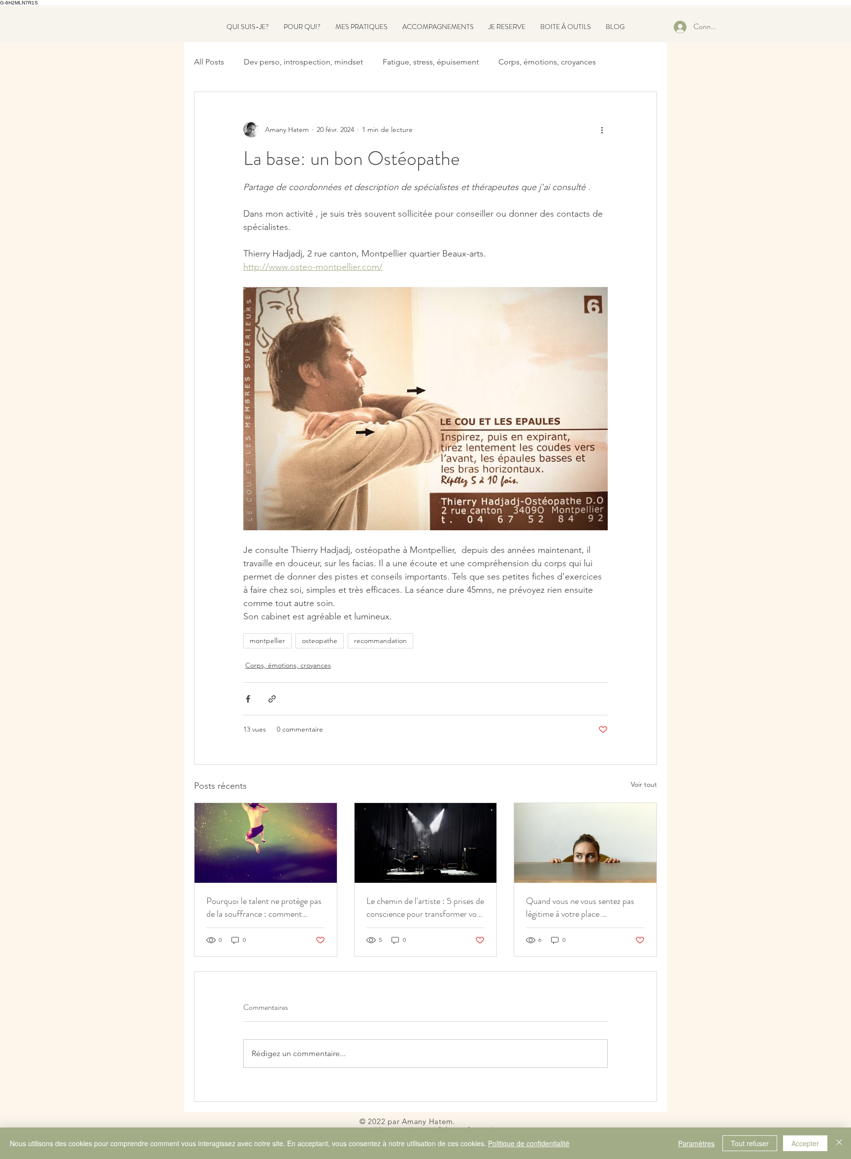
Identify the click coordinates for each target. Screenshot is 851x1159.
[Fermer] (839, 1143)
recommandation (380, 640)
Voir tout (644, 784)
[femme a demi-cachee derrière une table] (585, 843)
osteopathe (319, 640)
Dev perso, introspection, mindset (303, 61)
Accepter (805, 1143)
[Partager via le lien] (272, 699)
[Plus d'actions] (602, 129)
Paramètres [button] (696, 1143)
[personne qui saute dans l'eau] (266, 843)
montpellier (267, 640)
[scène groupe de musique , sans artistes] (426, 843)
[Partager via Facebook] (248, 699)
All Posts (209, 61)
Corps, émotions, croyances (547, 61)
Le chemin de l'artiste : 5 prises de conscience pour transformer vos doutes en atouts (425, 907)
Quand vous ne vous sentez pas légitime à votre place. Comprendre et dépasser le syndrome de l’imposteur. (580, 907)
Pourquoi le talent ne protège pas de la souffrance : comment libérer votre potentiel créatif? (264, 907)
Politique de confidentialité (528, 1143)
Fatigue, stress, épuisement (431, 61)
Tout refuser (750, 1143)
